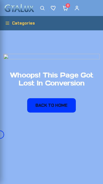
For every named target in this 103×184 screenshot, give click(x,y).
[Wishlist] (54, 8)
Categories (23, 23)
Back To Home (51, 105)
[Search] (42, 8)
